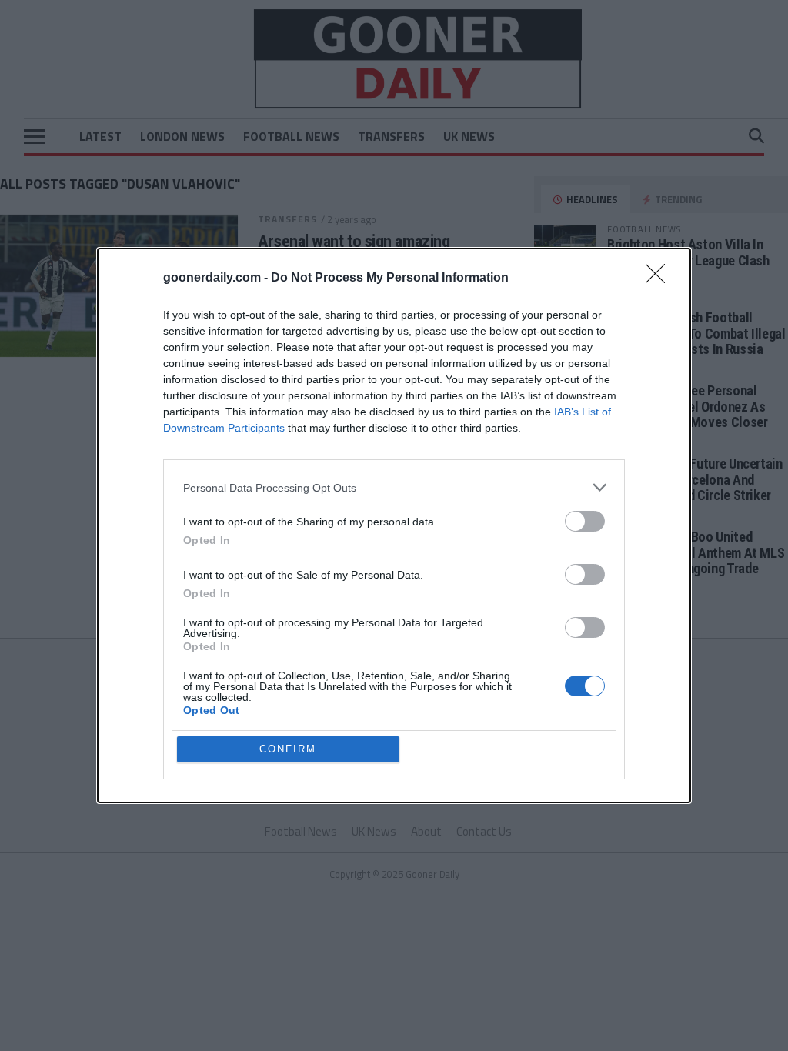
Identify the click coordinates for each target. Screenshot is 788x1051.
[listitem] (394, 487)
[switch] (585, 521)
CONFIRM (287, 749)
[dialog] (394, 525)
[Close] (660, 278)
